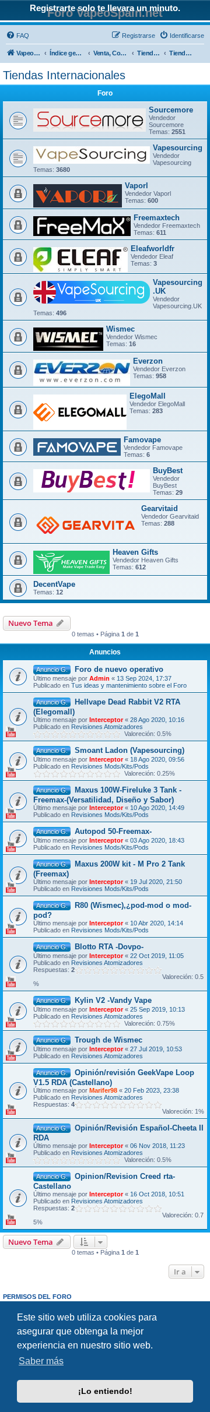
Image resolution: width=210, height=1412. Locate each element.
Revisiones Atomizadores (107, 726)
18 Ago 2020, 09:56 (157, 759)
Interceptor (106, 719)
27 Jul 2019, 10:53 (156, 1048)
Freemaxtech (157, 217)
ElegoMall (148, 396)
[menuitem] (17, 36)
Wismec (120, 329)
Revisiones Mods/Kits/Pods (110, 766)
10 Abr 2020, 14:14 (156, 923)
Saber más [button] (41, 1361)
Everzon (148, 361)
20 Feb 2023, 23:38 (151, 1090)
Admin (99, 678)
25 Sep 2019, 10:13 (157, 1009)
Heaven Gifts (135, 552)
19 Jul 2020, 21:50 (156, 881)
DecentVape (54, 584)
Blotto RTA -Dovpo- (109, 946)
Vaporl (136, 185)
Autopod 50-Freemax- (113, 831)
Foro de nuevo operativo (119, 669)
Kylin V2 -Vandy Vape (113, 1000)
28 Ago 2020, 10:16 (157, 719)
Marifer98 (103, 1090)
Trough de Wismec (108, 1040)
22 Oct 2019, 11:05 (157, 955)
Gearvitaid (159, 508)
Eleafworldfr (152, 248)
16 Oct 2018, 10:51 (157, 1194)
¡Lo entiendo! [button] (105, 1391)
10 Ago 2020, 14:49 (157, 807)
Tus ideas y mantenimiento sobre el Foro (129, 685)
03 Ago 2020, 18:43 (157, 840)
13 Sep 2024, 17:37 (144, 678)
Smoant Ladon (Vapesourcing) (129, 750)
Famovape (142, 439)
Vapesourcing (177, 147)
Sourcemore (171, 109)
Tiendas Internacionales (64, 75)
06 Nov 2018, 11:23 (157, 1145)
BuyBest (168, 470)
